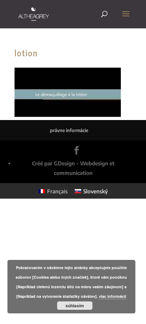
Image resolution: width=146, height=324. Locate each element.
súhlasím (75, 305)
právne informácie (69, 130)
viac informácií (112, 296)
